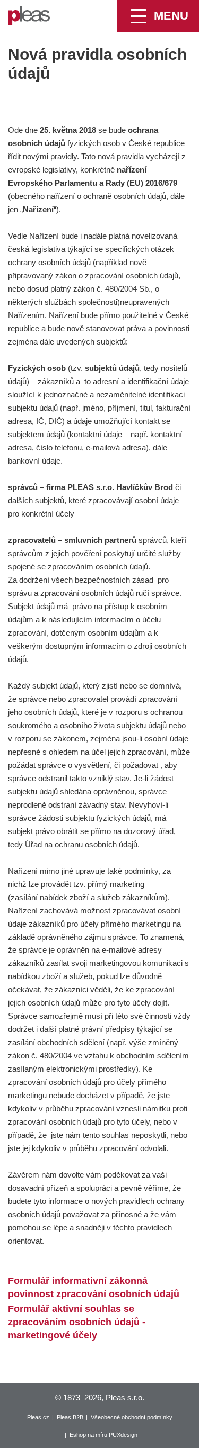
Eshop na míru (88, 1435)
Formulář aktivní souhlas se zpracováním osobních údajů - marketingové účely (76, 1322)
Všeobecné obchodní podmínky (131, 1417)
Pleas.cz (38, 1417)
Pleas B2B (70, 1417)
